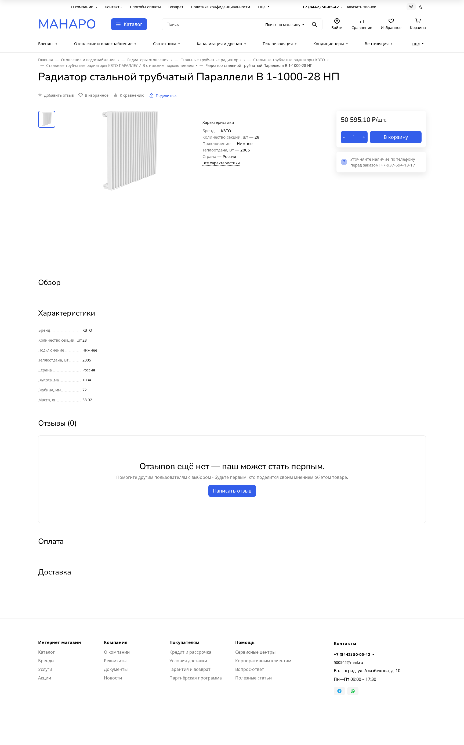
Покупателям (184, 642)
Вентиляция (377, 43)
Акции (44, 678)
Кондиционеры (328, 43)
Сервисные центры (255, 652)
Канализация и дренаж (219, 43)
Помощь (245, 642)
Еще (262, 6)
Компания (115, 642)
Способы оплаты (145, 6)
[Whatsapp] (352, 691)
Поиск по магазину (282, 24)
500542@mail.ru (348, 662)
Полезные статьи (253, 678)
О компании (82, 6)
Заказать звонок (361, 6)
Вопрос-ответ (249, 669)
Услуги (45, 669)
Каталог (46, 652)
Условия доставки (188, 661)
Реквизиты (115, 661)
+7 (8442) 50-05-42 (320, 6)
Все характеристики (221, 162)
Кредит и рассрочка (190, 652)
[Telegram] (339, 691)
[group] (130, 190)
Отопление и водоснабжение (103, 43)
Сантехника (164, 43)
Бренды (45, 43)
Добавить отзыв (59, 95)
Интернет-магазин (59, 642)
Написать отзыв (232, 490)
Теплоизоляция (278, 43)
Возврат (175, 6)
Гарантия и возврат (190, 669)
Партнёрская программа (195, 678)
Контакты (113, 6)
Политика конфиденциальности (220, 6)
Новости (113, 678)
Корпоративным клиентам (263, 661)
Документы (116, 669)
